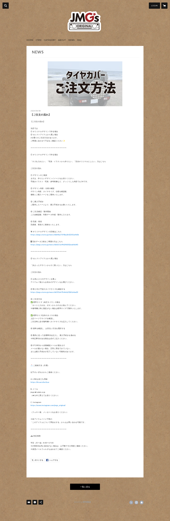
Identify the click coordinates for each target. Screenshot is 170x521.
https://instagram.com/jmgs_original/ (136, 502)
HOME (30, 40)
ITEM (38, 40)
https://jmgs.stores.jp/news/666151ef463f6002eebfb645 (54, 245)
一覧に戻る (85, 487)
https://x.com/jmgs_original (131, 502)
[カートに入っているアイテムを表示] (164, 5)
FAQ (79, 40)
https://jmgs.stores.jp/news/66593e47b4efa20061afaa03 (54, 292)
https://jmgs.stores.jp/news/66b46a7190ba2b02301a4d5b (55, 235)
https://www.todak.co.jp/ (141, 502)
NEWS (71, 40)
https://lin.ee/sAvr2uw (40, 382)
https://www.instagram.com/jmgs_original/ (48, 405)
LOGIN (154, 5)
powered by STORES (82, 502)
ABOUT (62, 40)
